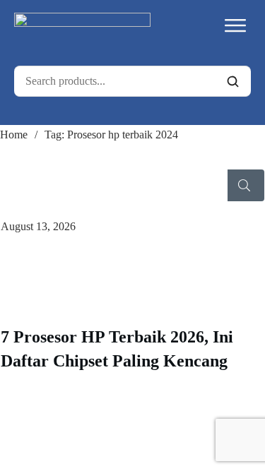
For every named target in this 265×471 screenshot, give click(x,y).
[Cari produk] (232, 81)
